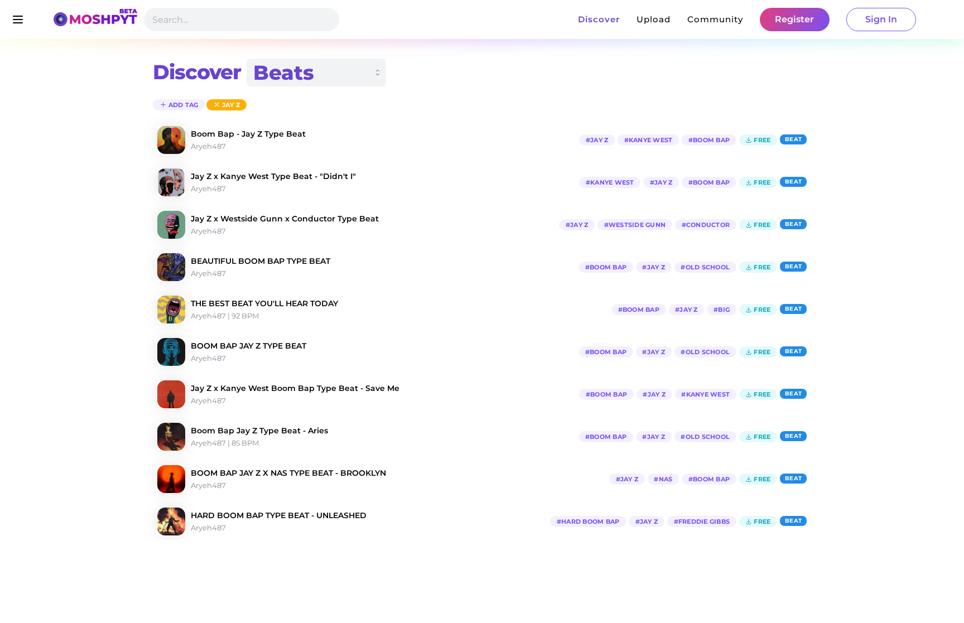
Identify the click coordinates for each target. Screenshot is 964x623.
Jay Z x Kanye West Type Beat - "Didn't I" (273, 176)
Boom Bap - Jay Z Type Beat (248, 134)
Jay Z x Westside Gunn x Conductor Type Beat (285, 219)
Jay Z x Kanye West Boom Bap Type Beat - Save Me (295, 388)
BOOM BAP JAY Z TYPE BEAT (248, 346)
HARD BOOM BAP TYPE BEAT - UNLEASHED (279, 515)
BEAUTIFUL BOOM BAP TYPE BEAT (260, 261)
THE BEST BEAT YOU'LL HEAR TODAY (264, 303)
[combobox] (316, 72)
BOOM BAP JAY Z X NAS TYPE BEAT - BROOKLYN (288, 473)
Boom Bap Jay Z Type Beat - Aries (259, 431)
